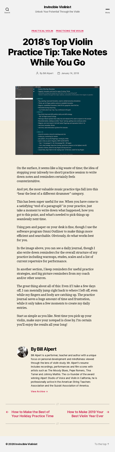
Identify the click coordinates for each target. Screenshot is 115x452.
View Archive (39, 391)
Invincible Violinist (57, 7)
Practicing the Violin (70, 31)
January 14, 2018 (70, 73)
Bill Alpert (48, 73)
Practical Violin (42, 31)
